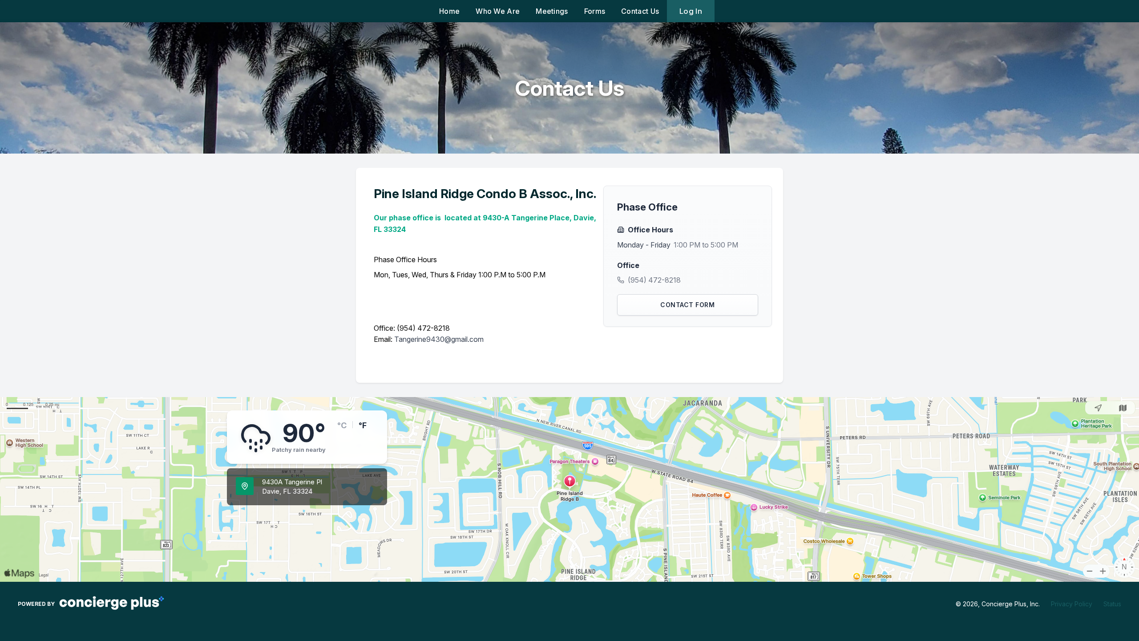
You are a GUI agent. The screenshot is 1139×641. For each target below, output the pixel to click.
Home (449, 11)
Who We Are (498, 11)
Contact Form (687, 304)
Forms (595, 11)
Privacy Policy (1071, 604)
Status (1112, 604)
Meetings (552, 11)
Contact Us (640, 11)
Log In (690, 11)
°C (342, 425)
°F (363, 425)
